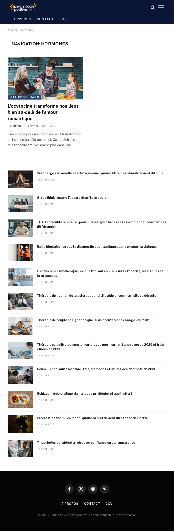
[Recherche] (153, 7)
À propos (22, 19)
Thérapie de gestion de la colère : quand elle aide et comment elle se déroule (96, 295)
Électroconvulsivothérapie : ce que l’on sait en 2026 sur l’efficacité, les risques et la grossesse (100, 273)
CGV (63, 19)
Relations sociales (24, 97)
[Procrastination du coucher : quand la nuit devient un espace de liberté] (20, 424)
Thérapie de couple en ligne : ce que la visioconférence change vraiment (93, 320)
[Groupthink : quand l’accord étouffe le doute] (20, 203)
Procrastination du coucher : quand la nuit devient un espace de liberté (92, 418)
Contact (45, 19)
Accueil (13, 30)
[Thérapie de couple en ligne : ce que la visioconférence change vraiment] (20, 326)
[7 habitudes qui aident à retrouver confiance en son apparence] (20, 448)
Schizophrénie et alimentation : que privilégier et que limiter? (84, 393)
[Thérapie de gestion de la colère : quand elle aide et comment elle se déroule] (20, 301)
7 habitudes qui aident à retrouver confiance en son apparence (86, 442)
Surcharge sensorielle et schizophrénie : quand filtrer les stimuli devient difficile (100, 173)
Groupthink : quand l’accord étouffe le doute (71, 198)
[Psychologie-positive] (23, 7)
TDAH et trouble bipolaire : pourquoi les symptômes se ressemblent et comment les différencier (101, 224)
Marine (17, 125)
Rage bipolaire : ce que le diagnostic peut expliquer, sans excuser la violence (97, 246)
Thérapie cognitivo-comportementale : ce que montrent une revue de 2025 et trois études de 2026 (100, 347)
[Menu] (161, 7)
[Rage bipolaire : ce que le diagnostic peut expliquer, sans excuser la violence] (20, 252)
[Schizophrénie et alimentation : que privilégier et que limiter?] (20, 399)
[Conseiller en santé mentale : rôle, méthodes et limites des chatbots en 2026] (20, 375)
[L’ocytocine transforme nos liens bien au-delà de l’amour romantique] (45, 78)
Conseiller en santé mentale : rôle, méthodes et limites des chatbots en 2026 (96, 369)
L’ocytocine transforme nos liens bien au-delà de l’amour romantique (43, 112)
